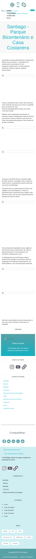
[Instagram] (12, 4)
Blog (9, 18)
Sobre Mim (11, 15)
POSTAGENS (11, 13)
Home (9, 10)
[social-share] (4, 441)
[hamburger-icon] (32, 10)
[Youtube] (18, 4)
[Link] (23, 4)
